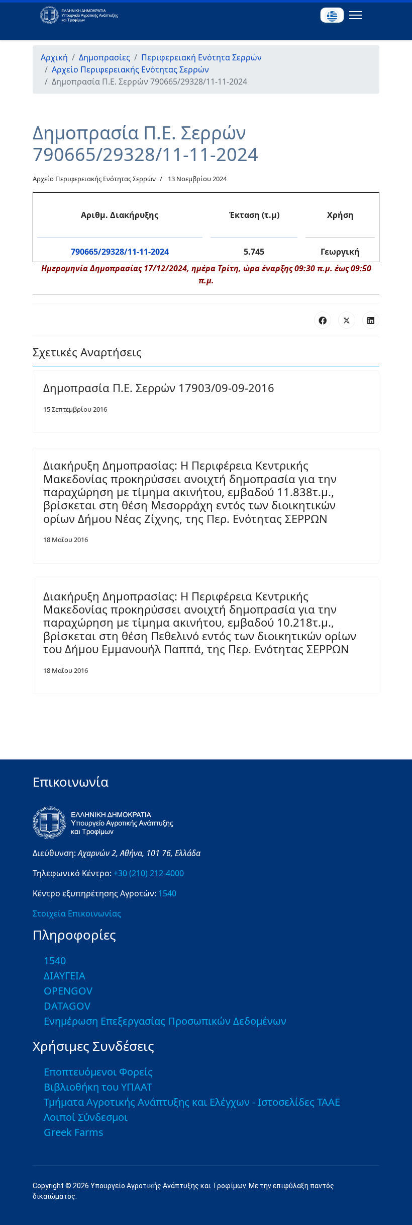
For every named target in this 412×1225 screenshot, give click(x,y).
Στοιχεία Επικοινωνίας (77, 913)
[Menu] (353, 15)
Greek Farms (74, 1132)
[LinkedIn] (370, 320)
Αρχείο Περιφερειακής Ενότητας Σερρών (94, 178)
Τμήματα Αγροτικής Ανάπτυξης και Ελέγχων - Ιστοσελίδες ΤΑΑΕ (192, 1102)
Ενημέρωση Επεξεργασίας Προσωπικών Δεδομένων (165, 1021)
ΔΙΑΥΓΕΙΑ (64, 975)
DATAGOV (67, 1006)
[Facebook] (322, 320)
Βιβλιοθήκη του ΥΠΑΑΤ (98, 1087)
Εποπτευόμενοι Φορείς (98, 1072)
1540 (167, 893)
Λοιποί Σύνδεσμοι (86, 1117)
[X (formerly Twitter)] (346, 320)
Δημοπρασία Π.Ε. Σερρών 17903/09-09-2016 (158, 387)
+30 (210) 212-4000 (149, 873)
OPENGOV (68, 991)
